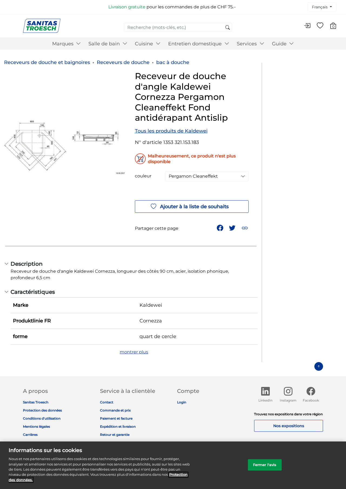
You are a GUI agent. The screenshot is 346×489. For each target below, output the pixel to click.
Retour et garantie (114, 435)
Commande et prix (115, 410)
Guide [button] (280, 44)
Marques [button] (63, 44)
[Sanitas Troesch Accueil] (41, 25)
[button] (245, 227)
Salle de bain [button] (104, 44)
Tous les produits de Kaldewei (171, 131)
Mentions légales (36, 426)
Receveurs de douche (123, 62)
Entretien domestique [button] (195, 44)
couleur (143, 176)
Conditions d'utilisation (42, 418)
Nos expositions (288, 425)
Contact (106, 402)
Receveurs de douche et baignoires (47, 62)
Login (181, 402)
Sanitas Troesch (35, 402)
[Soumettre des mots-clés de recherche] (227, 28)
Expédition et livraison (118, 426)
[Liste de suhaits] (320, 26)
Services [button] (247, 44)
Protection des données (42, 410)
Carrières (30, 435)
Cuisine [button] (144, 44)
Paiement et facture (116, 418)
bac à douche (172, 62)
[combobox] (178, 27)
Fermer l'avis (265, 465)
